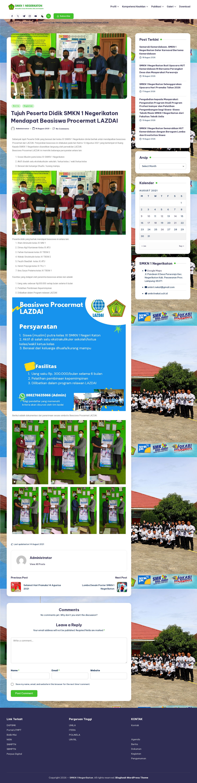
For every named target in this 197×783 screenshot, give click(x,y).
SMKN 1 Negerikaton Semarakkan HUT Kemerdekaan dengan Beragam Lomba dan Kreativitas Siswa (162, 132)
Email (56, 670)
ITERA (72, 730)
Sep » (181, 246)
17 (149, 222)
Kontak (135, 725)
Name (15, 670)
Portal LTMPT (14, 730)
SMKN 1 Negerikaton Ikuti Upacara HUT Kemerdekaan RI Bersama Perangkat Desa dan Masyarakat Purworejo (162, 69)
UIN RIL (73, 739)
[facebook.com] (13, 16)
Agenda (135, 739)
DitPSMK (11, 725)
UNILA (72, 725)
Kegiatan (28, 106)
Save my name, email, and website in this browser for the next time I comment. (53, 684)
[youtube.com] (36, 16)
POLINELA (74, 734)
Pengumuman (138, 758)
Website (95, 670)
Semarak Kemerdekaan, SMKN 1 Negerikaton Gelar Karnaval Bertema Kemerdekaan (161, 50)
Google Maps (154, 270)
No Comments (62, 129)
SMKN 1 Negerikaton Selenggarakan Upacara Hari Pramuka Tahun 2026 (160, 86)
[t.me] (24, 16)
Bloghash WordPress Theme (131, 777)
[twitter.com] (18, 16)
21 (175, 222)
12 (162, 216)
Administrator (41, 558)
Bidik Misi (12, 734)
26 (162, 229)
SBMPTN (11, 749)
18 (155, 222)
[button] (64, 16)
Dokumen (136, 748)
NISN (9, 739)
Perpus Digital (14, 753)
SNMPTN (11, 744)
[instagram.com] (30, 16)
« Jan (144, 246)
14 (175, 216)
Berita (16, 106)
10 (149, 216)
